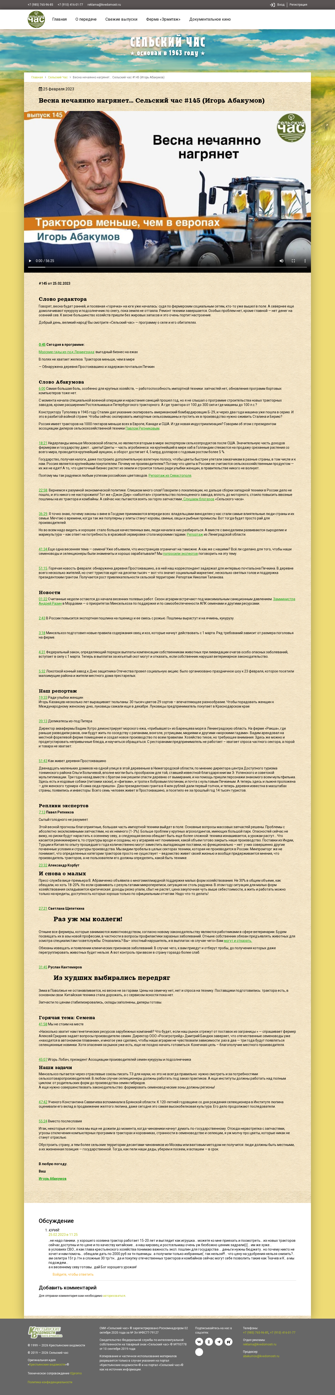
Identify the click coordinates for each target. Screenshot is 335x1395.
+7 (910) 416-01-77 (70, 4)
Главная (59, 19)
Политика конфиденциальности (50, 1382)
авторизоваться (114, 1295)
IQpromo (76, 1373)
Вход (280, 4)
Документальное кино (210, 19)
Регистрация (298, 4)
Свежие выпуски (121, 19)
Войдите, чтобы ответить (73, 1274)
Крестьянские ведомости (47, 1364)
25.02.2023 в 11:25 (63, 1235)
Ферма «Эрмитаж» (163, 19)
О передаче (86, 19)
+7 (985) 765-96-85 (40, 4)
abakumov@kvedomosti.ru (261, 1356)
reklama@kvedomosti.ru (104, 4)
